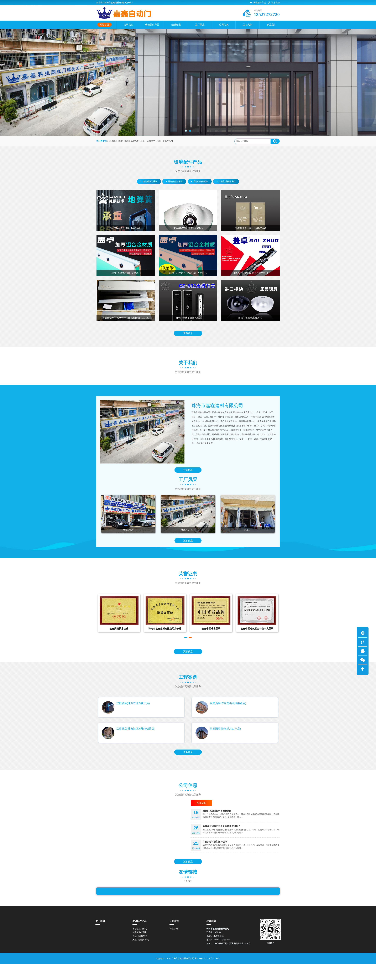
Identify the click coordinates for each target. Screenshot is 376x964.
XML (218, 958)
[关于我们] (142, 431)
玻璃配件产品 (259, 2)
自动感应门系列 (116, 141)
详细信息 (188, 470)
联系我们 (275, 2)
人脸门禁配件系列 (164, 141)
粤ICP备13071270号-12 (205, 958)
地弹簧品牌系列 (132, 141)
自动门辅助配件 (147, 141)
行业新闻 (173, 929)
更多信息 (188, 333)
